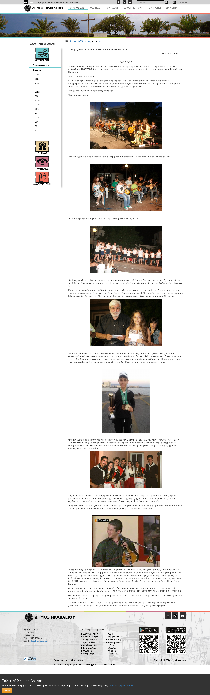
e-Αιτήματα (114, 642)
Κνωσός (112, 650)
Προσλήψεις (89, 642)
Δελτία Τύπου (90, 633)
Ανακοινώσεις (41, 64)
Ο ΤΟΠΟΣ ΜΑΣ (77, 7)
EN (31, 2)
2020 (37, 100)
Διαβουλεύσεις (91, 645)
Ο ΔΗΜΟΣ (95, 7)
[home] (46, 8)
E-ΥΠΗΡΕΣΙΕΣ (154, 7)
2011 (37, 130)
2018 (37, 108)
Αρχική (73, 41)
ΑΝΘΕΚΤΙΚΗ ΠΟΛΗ (133, 7)
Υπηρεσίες (88, 653)
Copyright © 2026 (162, 660)
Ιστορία (112, 647)
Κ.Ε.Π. (110, 633)
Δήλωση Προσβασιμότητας (68, 664)
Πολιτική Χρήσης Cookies (121, 685)
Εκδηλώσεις (89, 647)
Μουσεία (112, 653)
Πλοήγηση (91, 664)
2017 (99, 41)
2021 (37, 96)
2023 (37, 87)
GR (26, 2)
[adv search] (173, 2)
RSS (113, 664)
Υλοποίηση (180, 660)
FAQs (104, 664)
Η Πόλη (111, 645)
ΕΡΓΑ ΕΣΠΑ (171, 7)
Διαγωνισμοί (90, 639)
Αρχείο (37, 70)
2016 (37, 117)
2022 (37, 91)
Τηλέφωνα (113, 636)
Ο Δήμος (87, 650)
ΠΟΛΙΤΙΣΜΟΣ (112, 7)
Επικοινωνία (60, 660)
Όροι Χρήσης (78, 660)
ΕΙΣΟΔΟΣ (183, 2)
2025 (37, 78)
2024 (37, 83)
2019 (37, 104)
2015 (37, 121)
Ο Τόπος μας (84, 41)
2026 (37, 74)
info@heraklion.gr (38, 640)
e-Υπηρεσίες (114, 639)
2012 (37, 126)
